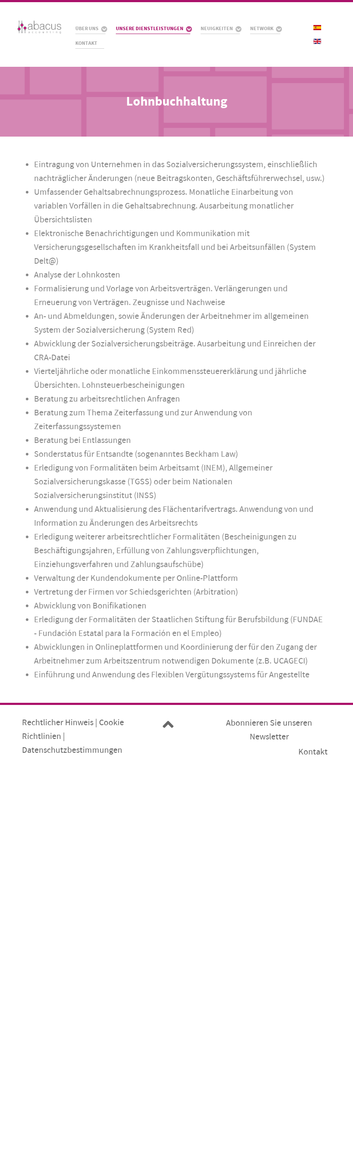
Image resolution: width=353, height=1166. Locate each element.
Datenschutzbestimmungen (72, 750)
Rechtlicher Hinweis (57, 722)
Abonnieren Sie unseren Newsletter (269, 730)
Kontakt (313, 752)
